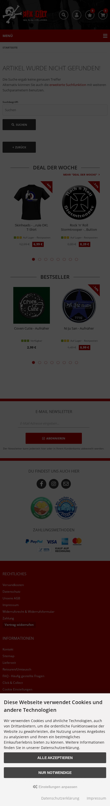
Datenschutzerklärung (60, 798)
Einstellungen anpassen (57, 787)
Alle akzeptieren (55, 758)
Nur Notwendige (55, 773)
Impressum (96, 798)
